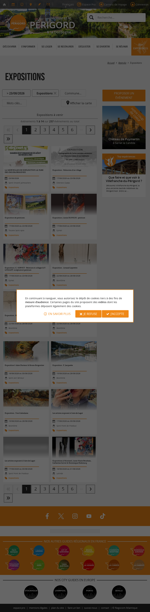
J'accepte (117, 314)
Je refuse (90, 314)
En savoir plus (59, 314)
